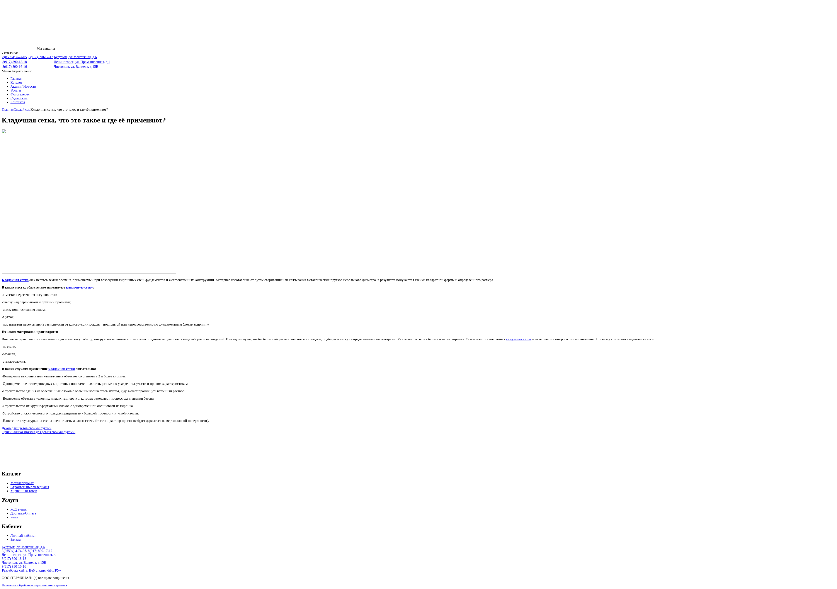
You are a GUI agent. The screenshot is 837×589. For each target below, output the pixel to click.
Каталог (16, 82)
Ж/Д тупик (18, 509)
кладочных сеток (518, 339)
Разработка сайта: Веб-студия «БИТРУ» (31, 570)
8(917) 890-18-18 (14, 62)
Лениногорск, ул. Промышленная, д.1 (82, 62)
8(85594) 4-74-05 (14, 57)
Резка (14, 517)
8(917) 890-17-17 (41, 57)
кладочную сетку (79, 287)
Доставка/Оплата (23, 513)
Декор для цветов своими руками (26, 428)
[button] (17, 71)
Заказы (15, 539)
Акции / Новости (23, 86)
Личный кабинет (23, 535)
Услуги (15, 90)
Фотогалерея (19, 94)
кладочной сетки (61, 369)
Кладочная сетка (15, 280)
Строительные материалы (29, 487)
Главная (16, 78)
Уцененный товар (23, 491)
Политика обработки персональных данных (34, 585)
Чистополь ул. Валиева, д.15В (76, 66)
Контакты (17, 102)
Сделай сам (18, 98)
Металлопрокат (22, 483)
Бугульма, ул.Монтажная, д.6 (75, 57)
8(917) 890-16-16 (14, 66)
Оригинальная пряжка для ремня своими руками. (38, 432)
